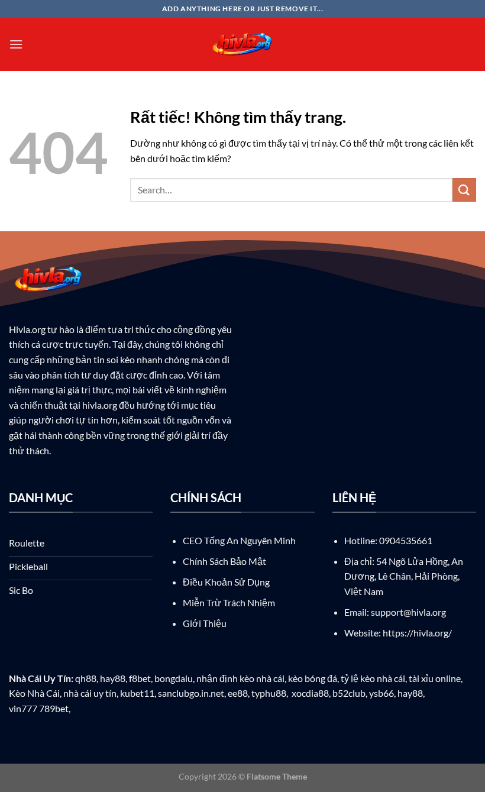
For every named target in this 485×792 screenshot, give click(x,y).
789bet (54, 708)
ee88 (238, 693)
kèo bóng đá (312, 678)
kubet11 (137, 693)
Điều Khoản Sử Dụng (226, 581)
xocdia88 (310, 693)
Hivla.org (27, 329)
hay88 (112, 678)
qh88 (85, 678)
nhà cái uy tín (90, 693)
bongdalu (173, 678)
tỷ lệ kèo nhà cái (373, 678)
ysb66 (381, 693)
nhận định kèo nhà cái (240, 678)
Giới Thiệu (205, 623)
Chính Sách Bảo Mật (224, 561)
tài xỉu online (435, 678)
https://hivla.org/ (417, 632)
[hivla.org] (242, 44)
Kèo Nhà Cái (34, 693)
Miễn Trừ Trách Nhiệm (229, 602)
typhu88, (269, 693)
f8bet (140, 678)
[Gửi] (464, 189)
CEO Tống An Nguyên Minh (239, 540)
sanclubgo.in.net (191, 693)
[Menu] (16, 44)
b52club (349, 693)
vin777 (23, 708)
